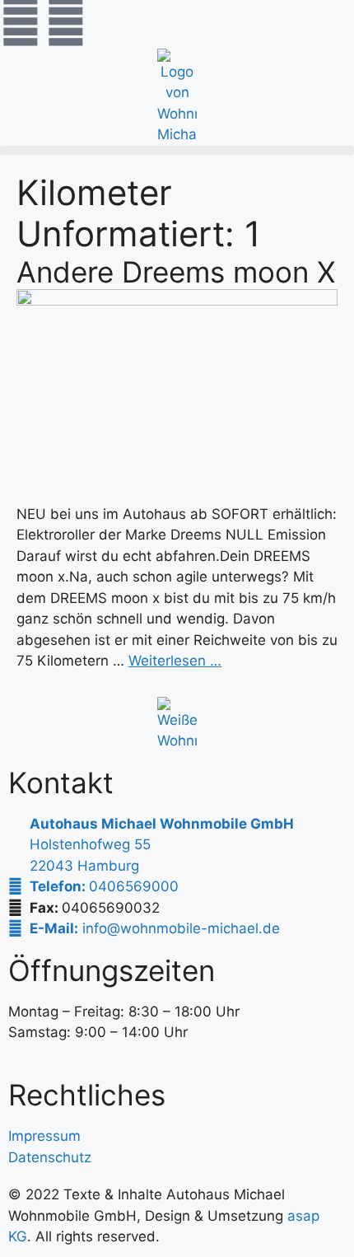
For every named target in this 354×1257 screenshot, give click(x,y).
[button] (177, 150)
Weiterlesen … (174, 660)
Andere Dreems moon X (175, 272)
